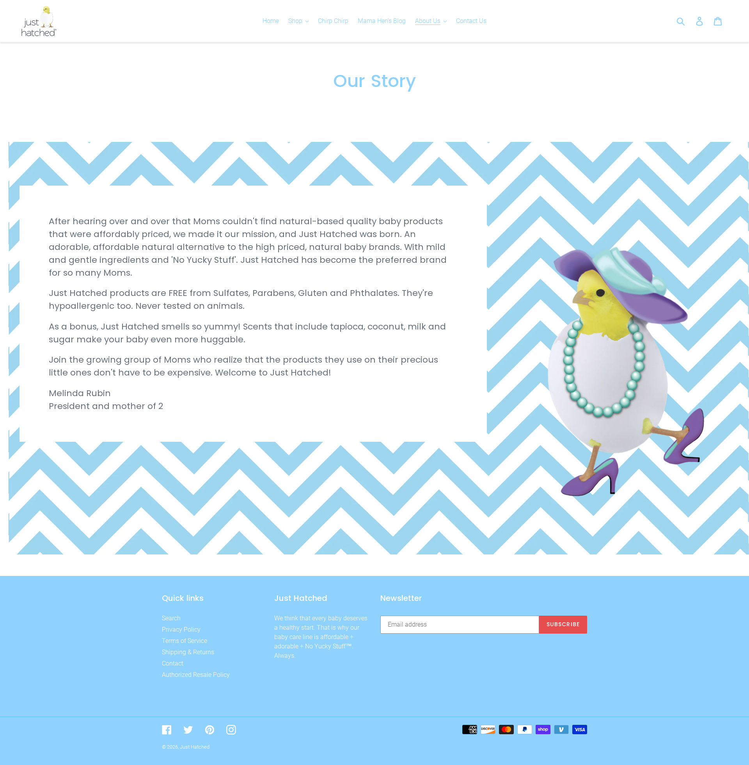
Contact (172, 663)
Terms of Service (184, 641)
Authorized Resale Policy (196, 674)
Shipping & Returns (188, 652)
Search (171, 618)
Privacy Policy (181, 629)
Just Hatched (194, 747)
